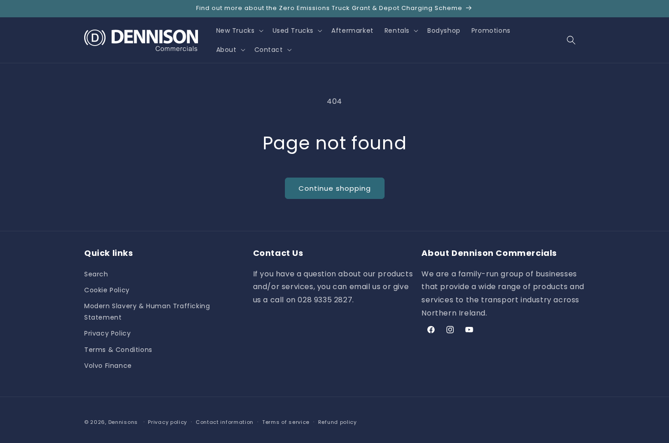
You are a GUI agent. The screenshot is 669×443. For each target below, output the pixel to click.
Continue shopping (335, 188)
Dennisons (123, 422)
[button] (239, 30)
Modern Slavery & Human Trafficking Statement (147, 311)
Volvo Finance (108, 365)
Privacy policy (167, 422)
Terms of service (285, 422)
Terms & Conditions (118, 349)
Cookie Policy (107, 290)
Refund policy (337, 422)
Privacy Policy (107, 333)
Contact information (224, 422)
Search (96, 274)
